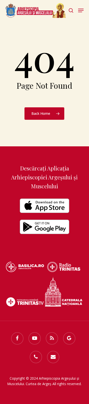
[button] (81, 10)
